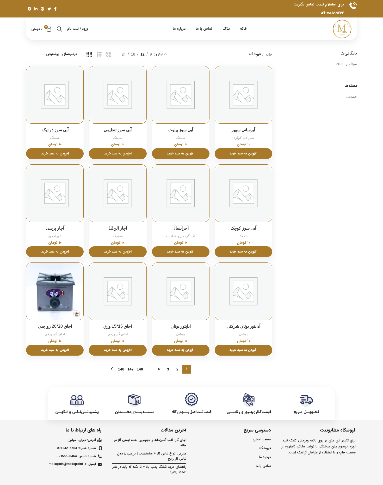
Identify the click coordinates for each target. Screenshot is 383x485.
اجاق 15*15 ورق (117, 326)
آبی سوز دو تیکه (55, 130)
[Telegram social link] (29, 8)
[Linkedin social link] (36, 8)
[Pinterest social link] (42, 8)
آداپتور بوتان (181, 326)
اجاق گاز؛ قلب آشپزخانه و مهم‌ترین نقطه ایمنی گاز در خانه (150, 442)
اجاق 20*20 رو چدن (55, 326)
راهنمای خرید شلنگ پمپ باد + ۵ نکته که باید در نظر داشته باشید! (149, 469)
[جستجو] (59, 29)
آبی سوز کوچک (243, 228)
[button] (243, 153)
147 (130, 369)
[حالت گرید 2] (109, 54)
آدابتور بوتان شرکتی (243, 326)
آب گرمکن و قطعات (180, 236)
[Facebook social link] (55, 8)
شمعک (181, 138)
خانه (268, 54)
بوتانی (243, 334)
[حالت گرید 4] (89, 54)
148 (121, 369)
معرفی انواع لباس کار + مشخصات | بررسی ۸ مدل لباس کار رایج (151, 456)
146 (140, 369)
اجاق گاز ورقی (117, 334)
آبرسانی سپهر (243, 130)
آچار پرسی (55, 228)
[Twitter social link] (49, 8)
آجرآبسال (180, 228)
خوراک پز (55, 236)
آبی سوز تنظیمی (118, 130)
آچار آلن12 (118, 228)
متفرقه (118, 236)
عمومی (351, 96)
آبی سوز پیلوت (180, 130)
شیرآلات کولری (243, 138)
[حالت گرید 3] (99, 54)
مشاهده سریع (218, 74)
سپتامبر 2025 (346, 64)
